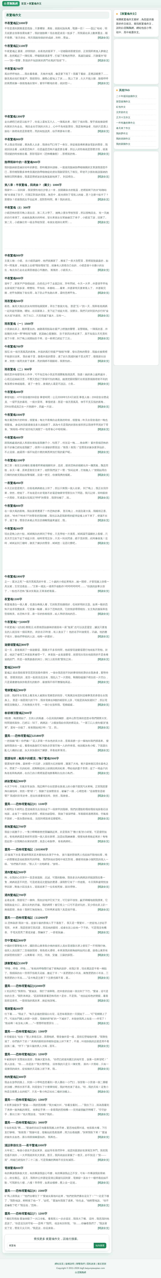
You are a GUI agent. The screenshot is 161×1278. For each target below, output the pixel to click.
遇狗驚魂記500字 (15, 872)
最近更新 (101, 1263)
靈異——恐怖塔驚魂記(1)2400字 (25, 985)
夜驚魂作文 (35, 3)
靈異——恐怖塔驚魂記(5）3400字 (26, 1122)
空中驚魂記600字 (15, 940)
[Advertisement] (57, 100)
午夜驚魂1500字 (15, 414)
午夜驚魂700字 (14, 346)
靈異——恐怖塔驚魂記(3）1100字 (26, 804)
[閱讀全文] (103, 37)
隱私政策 (91, 1263)
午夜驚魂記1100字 (16, 45)
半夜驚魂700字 (14, 68)
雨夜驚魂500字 (14, 301)
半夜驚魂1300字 (15, 116)
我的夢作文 (122, 133)
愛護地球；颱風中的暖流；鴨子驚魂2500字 (32, 758)
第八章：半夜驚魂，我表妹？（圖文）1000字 (33, 184)
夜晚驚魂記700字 (15, 826)
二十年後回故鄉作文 (126, 96)
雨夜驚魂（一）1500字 (19, 323)
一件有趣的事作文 (125, 122)
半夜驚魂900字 (14, 139)
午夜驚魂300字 (14, 528)
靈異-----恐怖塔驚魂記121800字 (24, 735)
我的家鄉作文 (123, 144)
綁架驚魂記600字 (15, 781)
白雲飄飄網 (80, 1272)
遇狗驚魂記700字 (15, 895)
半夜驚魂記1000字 (16, 23)
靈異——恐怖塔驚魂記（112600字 (26, 917)
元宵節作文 (122, 112)
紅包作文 (121, 106)
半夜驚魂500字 (14, 255)
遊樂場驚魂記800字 (17, 644)
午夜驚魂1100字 (15, 460)
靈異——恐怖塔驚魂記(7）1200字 (26, 1213)
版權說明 (69, 1263)
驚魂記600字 (13, 667)
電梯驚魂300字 (14, 1008)
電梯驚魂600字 (14, 1168)
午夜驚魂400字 (14, 392)
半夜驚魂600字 (14, 278)
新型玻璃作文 (123, 101)
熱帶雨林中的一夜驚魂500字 (22, 162)
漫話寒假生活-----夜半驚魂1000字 (26, 1145)
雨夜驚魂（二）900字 (18, 369)
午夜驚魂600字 (14, 505)
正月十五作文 (123, 117)
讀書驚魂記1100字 (16, 963)
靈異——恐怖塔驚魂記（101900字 (26, 849)
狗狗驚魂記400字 (15, 1076)
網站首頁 (59, 1263)
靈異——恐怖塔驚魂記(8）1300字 (26, 1031)
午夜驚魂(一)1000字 (17, 622)
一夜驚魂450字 (14, 483)
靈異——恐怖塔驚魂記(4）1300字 (26, 1099)
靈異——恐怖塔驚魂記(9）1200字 (26, 1054)
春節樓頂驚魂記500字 (18, 713)
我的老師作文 (123, 138)
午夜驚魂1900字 (15, 576)
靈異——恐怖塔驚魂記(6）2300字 (26, 1190)
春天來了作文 (123, 128)
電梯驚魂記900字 (15, 690)
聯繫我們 (80, 1263)
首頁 (23, 3)
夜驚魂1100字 (13, 599)
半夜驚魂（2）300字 (18, 207)
